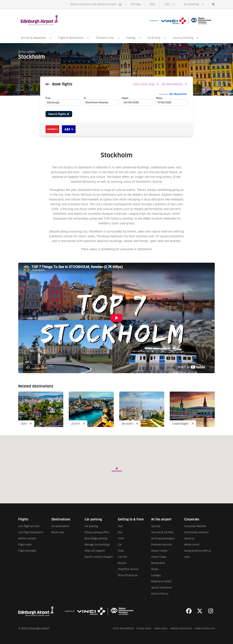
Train (121, 551)
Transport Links (105, 38)
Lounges (156, 575)
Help (152, 4)
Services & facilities (162, 532)
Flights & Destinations (71, 38)
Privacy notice (144, 628)
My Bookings (194, 4)
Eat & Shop (154, 38)
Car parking (91, 526)
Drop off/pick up (127, 575)
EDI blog (135, 4)
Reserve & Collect (161, 581)
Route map (58, 532)
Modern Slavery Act (205, 628)
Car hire (122, 557)
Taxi (120, 526)
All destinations (172, 84)
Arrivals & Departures (33, 38)
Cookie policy (161, 628)
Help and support (95, 551)
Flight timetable (27, 551)
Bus (120, 532)
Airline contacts (27, 538)
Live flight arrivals (28, 526)
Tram (121, 538)
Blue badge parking (96, 538)
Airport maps (158, 557)
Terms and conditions (123, 628)
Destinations (26, 52)
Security (156, 526)
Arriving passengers (162, 538)
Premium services (161, 545)
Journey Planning (183, 38)
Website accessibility (181, 628)
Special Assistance (161, 588)
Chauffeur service (128, 569)
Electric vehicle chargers (99, 557)
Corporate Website (195, 526)
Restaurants (158, 563)
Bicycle (122, 563)
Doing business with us (197, 551)
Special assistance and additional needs (93, 4)
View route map (143, 84)
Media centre (191, 545)
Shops (154, 569)
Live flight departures (30, 532)
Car (120, 545)
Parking (130, 38)
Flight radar (25, 545)
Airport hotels (159, 551)
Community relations (196, 532)
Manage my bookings (97, 545)
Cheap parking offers (97, 532)
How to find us (159, 594)
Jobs (170, 4)
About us (189, 538)
